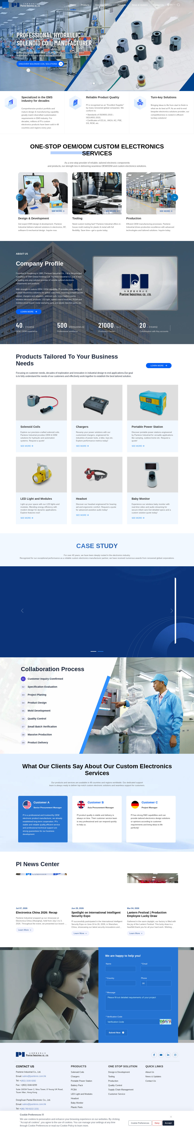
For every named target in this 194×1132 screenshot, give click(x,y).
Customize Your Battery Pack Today (39, 64)
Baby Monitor (77, 1103)
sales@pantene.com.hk (34, 1076)
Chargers (75, 1076)
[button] (19, 197)
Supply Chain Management (120, 1089)
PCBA (74, 1089)
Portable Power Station (81, 1081)
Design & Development (119, 1072)
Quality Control (115, 1085)
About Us (149, 1072)
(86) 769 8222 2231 (30, 1109)
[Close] (171, 1116)
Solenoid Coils (77, 1072)
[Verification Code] (165, 1022)
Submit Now (115, 1032)
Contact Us (150, 1081)
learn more (27, 312)
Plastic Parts (77, 1107)
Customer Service (116, 1094)
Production (113, 1081)
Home (73, 5)
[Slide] (93, 651)
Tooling (111, 1076)
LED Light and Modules (81, 1094)
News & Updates (153, 1076)
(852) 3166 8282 (28, 1081)
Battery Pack (77, 1085)
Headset (75, 1098)
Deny (157, 1123)
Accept (168, 1123)
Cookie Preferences (140, 1123)
